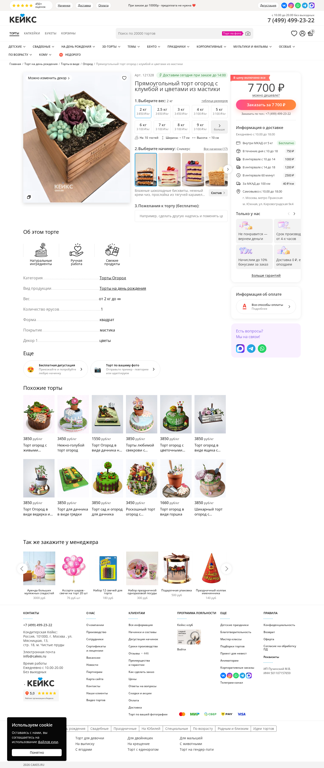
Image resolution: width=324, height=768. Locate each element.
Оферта (269, 639)
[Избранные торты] (294, 33)
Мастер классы (231, 639)
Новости (92, 665)
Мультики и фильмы (250, 47)
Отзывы (139, 653)
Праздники (176, 47)
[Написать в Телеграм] (305, 5)
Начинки (64, 5)
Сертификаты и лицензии (96, 648)
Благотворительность (235, 632)
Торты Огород (113, 278)
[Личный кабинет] (302, 33)
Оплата (103, 5)
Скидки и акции (140, 693)
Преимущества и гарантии (139, 662)
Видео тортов (95, 700)
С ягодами (83, 749)
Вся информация (141, 625)
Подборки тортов (232, 646)
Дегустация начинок (143, 639)
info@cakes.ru (34, 656)
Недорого (73, 55)
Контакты (93, 686)
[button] (227, 169)
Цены (133, 679)
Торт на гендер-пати (197, 749)
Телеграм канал (231, 683)
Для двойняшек (140, 738)
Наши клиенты (97, 693)
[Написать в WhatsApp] (298, 5)
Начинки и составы (143, 632)
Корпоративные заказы (237, 668)
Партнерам (94, 672)
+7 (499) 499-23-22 (278, 114)
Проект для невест (233, 653)
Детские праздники (234, 625)
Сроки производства (143, 646)
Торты (14, 33)
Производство (96, 632)
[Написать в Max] (312, 5)
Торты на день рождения (123, 288)
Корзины (68, 33)
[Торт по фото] (236, 33)
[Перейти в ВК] (284, 5)
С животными (191, 743)
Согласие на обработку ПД (280, 647)
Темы (132, 47)
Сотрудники (94, 639)
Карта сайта (94, 679)
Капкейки (32, 33)
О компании (95, 625)
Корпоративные (209, 47)
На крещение (139, 743)
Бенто (152, 47)
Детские (15, 47)
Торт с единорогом (143, 749)
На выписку (84, 743)
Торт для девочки (89, 738)
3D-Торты (109, 47)
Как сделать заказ (141, 672)
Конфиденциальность (279, 625)
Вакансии (93, 658)
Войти (181, 649)
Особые (285, 47)
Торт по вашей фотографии (148, 714)
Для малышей (191, 738)
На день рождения (76, 47)
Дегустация (268, 5)
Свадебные (42, 47)
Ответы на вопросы (143, 686)
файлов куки (48, 742)
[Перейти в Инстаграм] (291, 5)
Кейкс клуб (185, 633)
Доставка (84, 5)
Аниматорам (229, 660)
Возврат (269, 632)
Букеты (50, 33)
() (291, 20)
